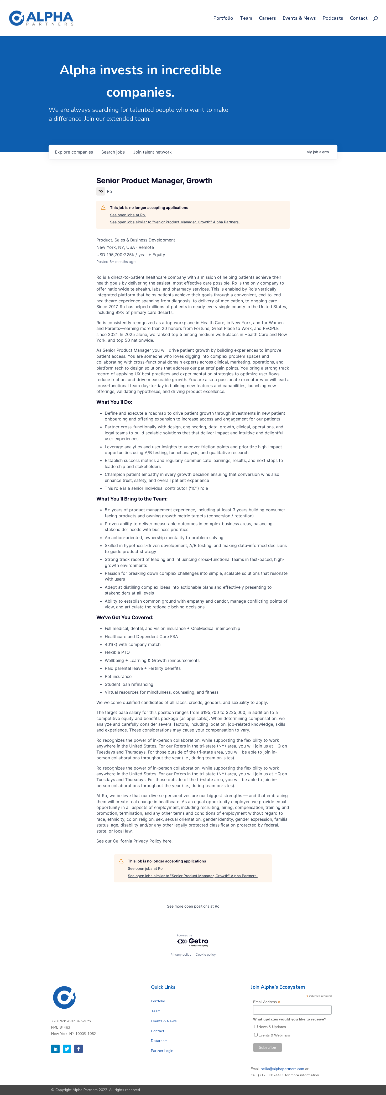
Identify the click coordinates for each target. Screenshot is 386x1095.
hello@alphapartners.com (282, 1068)
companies (74, 152)
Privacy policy (180, 954)
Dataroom (159, 1040)
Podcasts (333, 18)
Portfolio (223, 18)
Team (246, 18)
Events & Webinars (274, 1035)
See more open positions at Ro (193, 906)
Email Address (266, 1001)
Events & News (299, 18)
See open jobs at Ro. (128, 215)
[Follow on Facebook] (78, 1049)
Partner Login (162, 1050)
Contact (359, 18)
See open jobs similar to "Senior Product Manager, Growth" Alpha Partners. (175, 222)
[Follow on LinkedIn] (55, 1049)
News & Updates (272, 1027)
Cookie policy (206, 954)
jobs (113, 152)
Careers (267, 18)
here (167, 841)
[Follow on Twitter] (67, 1049)
